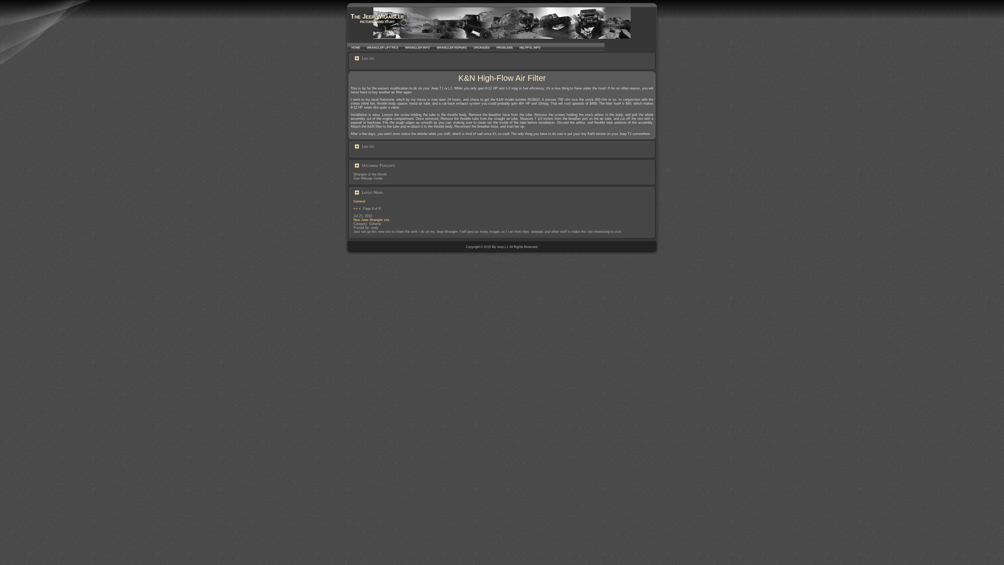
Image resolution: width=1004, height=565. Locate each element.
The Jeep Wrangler (377, 16)
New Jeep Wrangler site (371, 220)
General (359, 201)
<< (355, 209)
